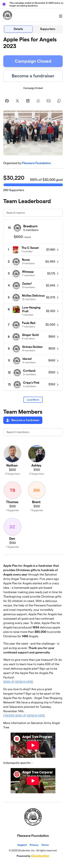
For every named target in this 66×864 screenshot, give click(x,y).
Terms (45, 844)
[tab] (18, 29)
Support (22, 844)
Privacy (34, 844)
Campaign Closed (33, 61)
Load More (33, 399)
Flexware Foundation (36, 163)
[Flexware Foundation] (7, 15)
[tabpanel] (33, 416)
